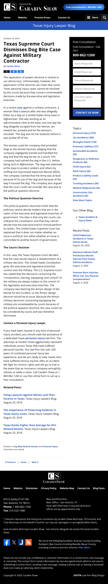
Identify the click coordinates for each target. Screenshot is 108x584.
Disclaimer (32, 488)
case (19, 107)
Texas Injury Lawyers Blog (31, 7)
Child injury (81, 166)
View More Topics (82, 200)
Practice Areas (42, 17)
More (95, 17)
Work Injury (82, 171)
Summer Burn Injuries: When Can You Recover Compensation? (86, 276)
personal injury (35, 338)
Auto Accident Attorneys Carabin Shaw (24, 529)
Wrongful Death (84, 142)
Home (7, 17)
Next (35, 462)
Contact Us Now (87, 112)
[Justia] (21, 542)
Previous (10, 462)
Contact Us (64, 17)
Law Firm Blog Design (88, 575)
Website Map (67, 488)
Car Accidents (83, 137)
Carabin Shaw (30, 575)
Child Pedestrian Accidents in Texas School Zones (83, 238)
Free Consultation (84, 42)
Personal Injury (50, 446)
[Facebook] (7, 542)
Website (22, 17)
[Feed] (28, 542)
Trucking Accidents (86, 183)
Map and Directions (56, 499)
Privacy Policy (48, 488)
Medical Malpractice (86, 187)
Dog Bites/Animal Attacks (25, 446)
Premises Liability (85, 146)
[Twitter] (14, 542)
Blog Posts (99, 488)
